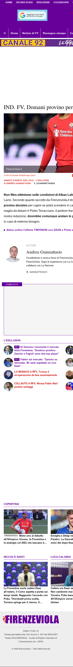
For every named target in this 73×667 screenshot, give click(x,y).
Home (9, 2)
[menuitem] (4, 33)
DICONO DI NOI (24, 2)
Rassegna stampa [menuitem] (54, 33)
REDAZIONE (43, 2)
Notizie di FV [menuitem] (30, 33)
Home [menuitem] (14, 33)
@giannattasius (45, 183)
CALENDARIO (61, 2)
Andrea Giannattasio (18, 183)
